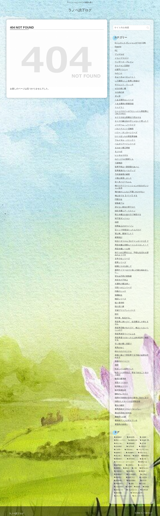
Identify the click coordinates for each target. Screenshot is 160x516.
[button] (148, 27)
